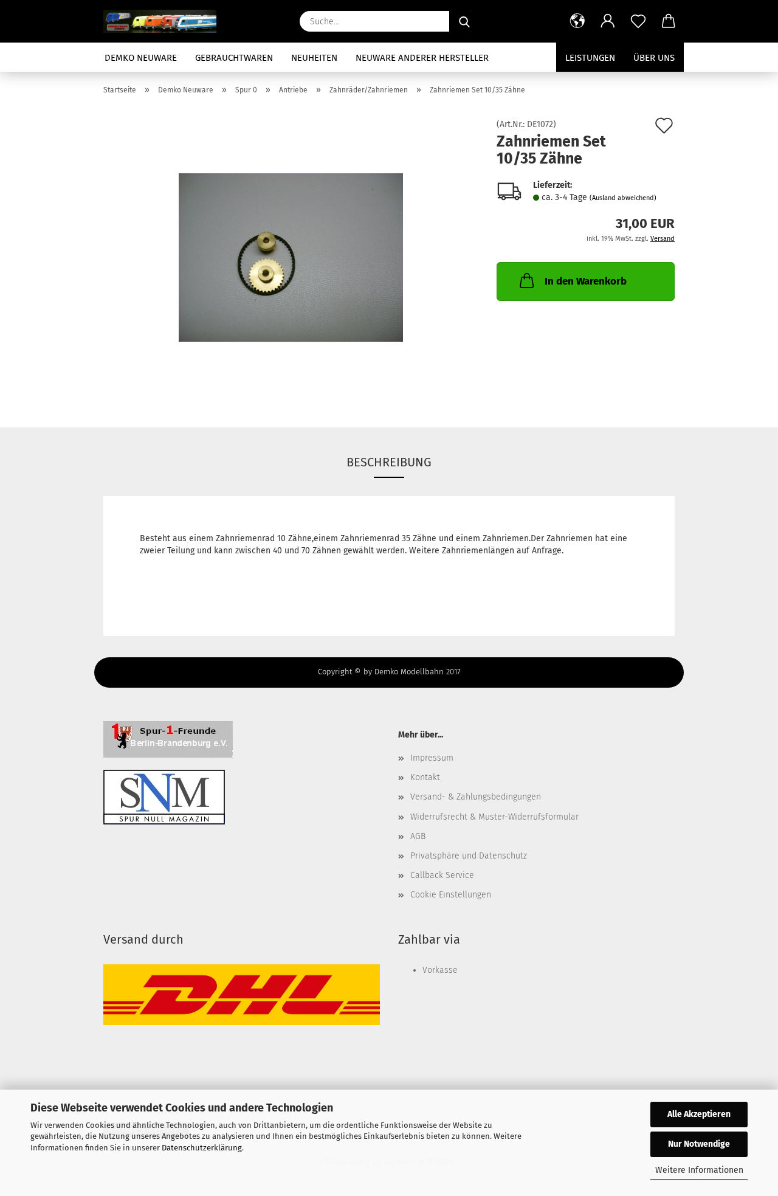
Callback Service (442, 875)
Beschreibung (389, 462)
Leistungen (590, 57)
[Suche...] (464, 21)
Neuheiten (314, 57)
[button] (577, 21)
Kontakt (425, 777)
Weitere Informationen (699, 1170)
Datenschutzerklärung (202, 1147)
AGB (417, 836)
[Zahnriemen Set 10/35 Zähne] (291, 257)
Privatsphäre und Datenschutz (468, 856)
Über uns (654, 57)
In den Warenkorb (586, 281)
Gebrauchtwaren (234, 57)
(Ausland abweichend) (623, 198)
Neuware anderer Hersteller (422, 57)
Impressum (431, 758)
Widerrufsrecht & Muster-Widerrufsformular (494, 817)
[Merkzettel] (638, 21)
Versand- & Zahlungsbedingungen (475, 797)
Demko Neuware (141, 57)
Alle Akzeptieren (699, 1114)
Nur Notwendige (699, 1144)
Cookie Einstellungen (450, 895)
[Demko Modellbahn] (164, 21)
